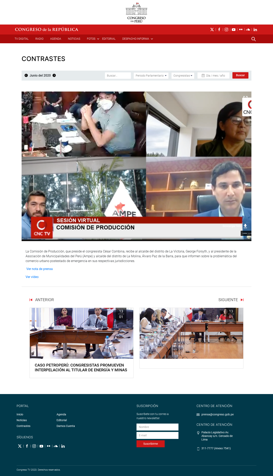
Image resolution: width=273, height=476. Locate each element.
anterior (44, 299)
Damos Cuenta (66, 426)
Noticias (74, 38)
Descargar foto (232, 226)
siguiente (228, 299)
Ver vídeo (32, 277)
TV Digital (22, 38)
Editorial (109, 38)
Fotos (91, 38)
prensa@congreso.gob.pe (217, 414)
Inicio (20, 414)
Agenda (55, 38)
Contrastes (23, 426)
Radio (39, 38)
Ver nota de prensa (39, 269)
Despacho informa (135, 38)
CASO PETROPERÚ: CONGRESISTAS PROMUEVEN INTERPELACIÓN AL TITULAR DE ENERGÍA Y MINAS (81, 367)
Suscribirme (150, 443)
